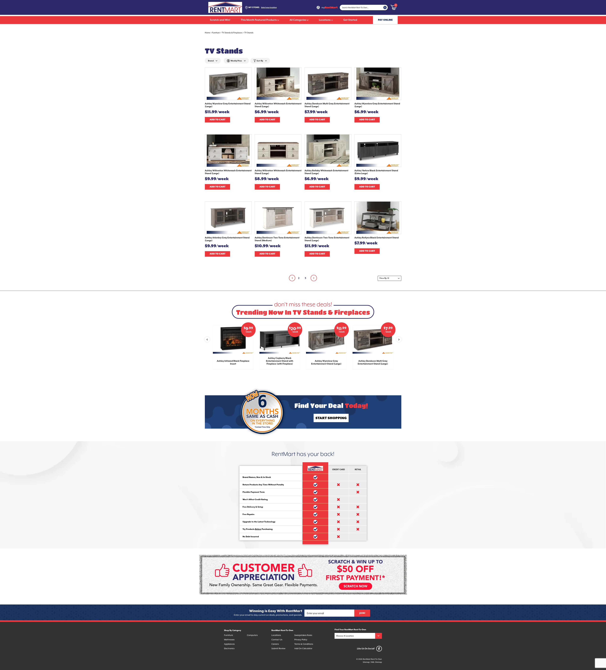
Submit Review (278, 648)
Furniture (216, 33)
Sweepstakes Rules (303, 635)
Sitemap (366, 662)
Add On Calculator (303, 648)
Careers (275, 644)
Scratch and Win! (220, 20)
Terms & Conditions (303, 644)
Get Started (350, 20)
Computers (252, 635)
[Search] (385, 7)
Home (207, 33)
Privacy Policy (300, 639)
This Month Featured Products (259, 20)
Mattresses (229, 639)
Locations (324, 20)
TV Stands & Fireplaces (232, 33)
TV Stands (248, 33)
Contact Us (276, 639)
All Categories (298, 20)
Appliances (229, 644)
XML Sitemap (376, 662)
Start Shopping (331, 418)
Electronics (229, 648)
